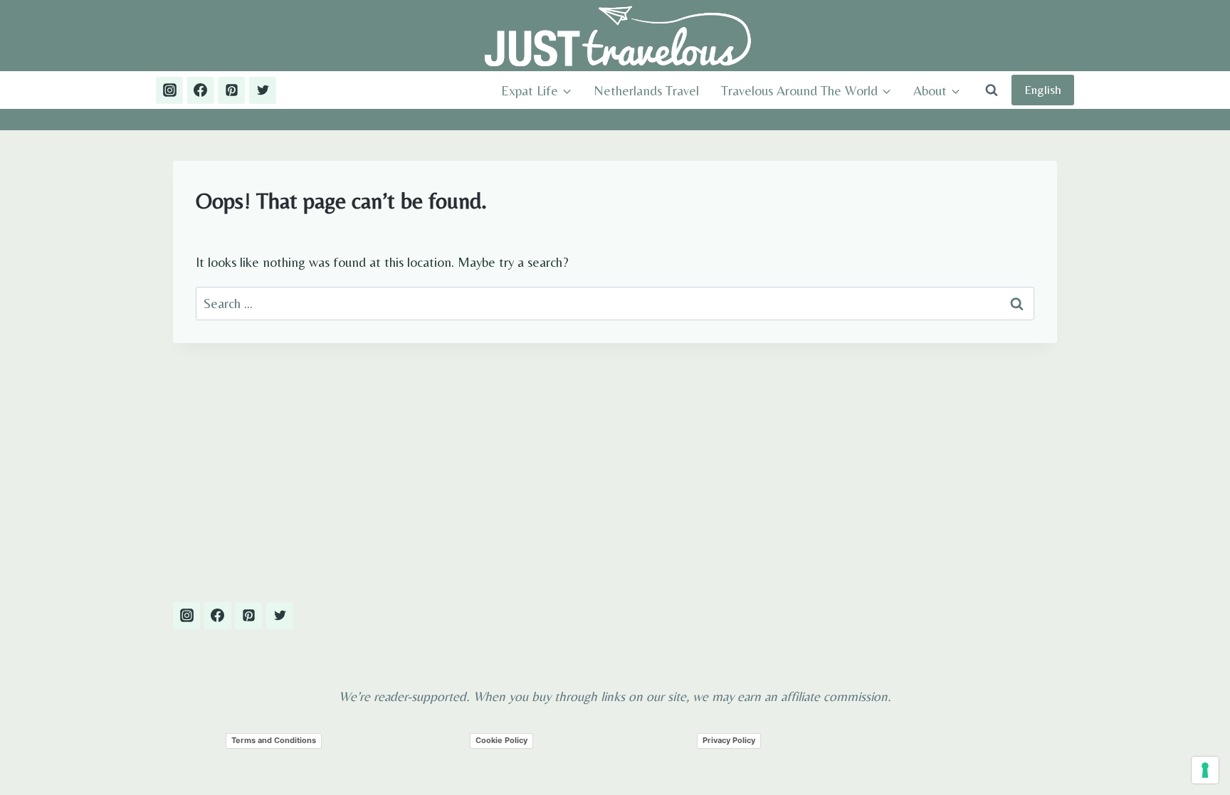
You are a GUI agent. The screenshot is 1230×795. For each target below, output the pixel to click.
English (1042, 89)
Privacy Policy (729, 740)
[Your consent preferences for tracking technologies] (1205, 770)
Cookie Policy (501, 740)
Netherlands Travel (646, 90)
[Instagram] (169, 90)
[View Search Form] (991, 90)
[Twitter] (262, 90)
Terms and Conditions (273, 740)
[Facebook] (200, 90)
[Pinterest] (231, 90)
